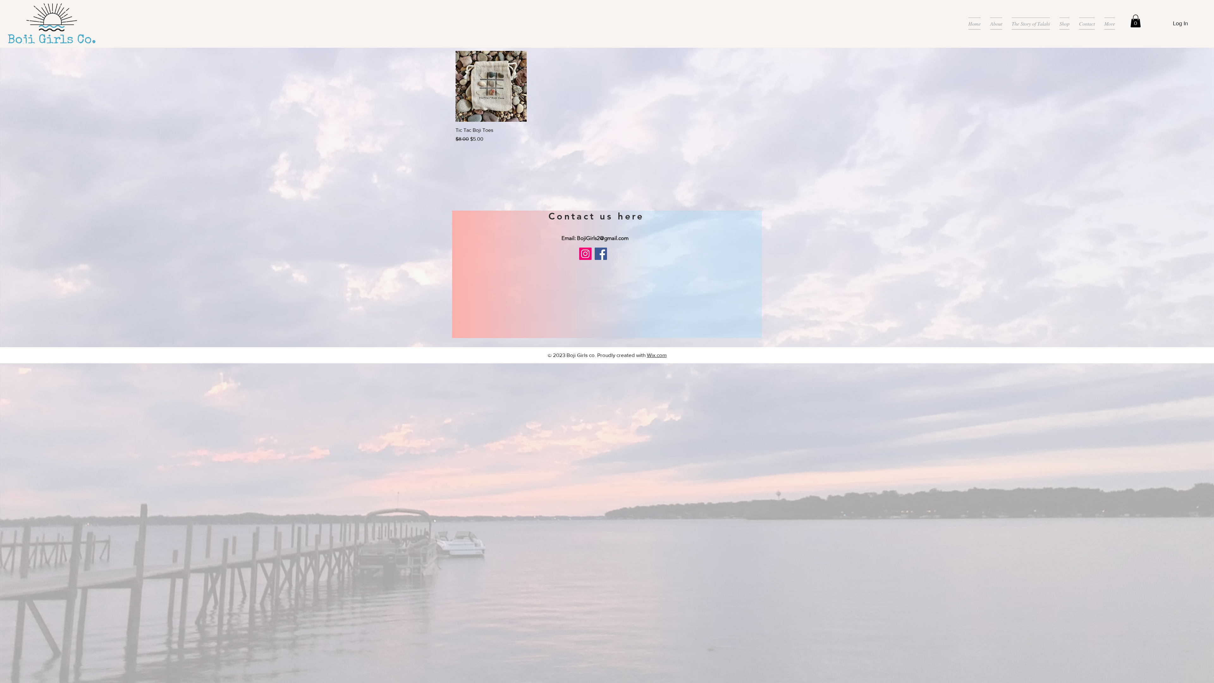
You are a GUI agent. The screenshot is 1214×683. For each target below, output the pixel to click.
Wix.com (657, 355)
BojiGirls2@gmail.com (602, 238)
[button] (1135, 21)
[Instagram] (585, 254)
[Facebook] (601, 254)
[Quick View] (491, 86)
